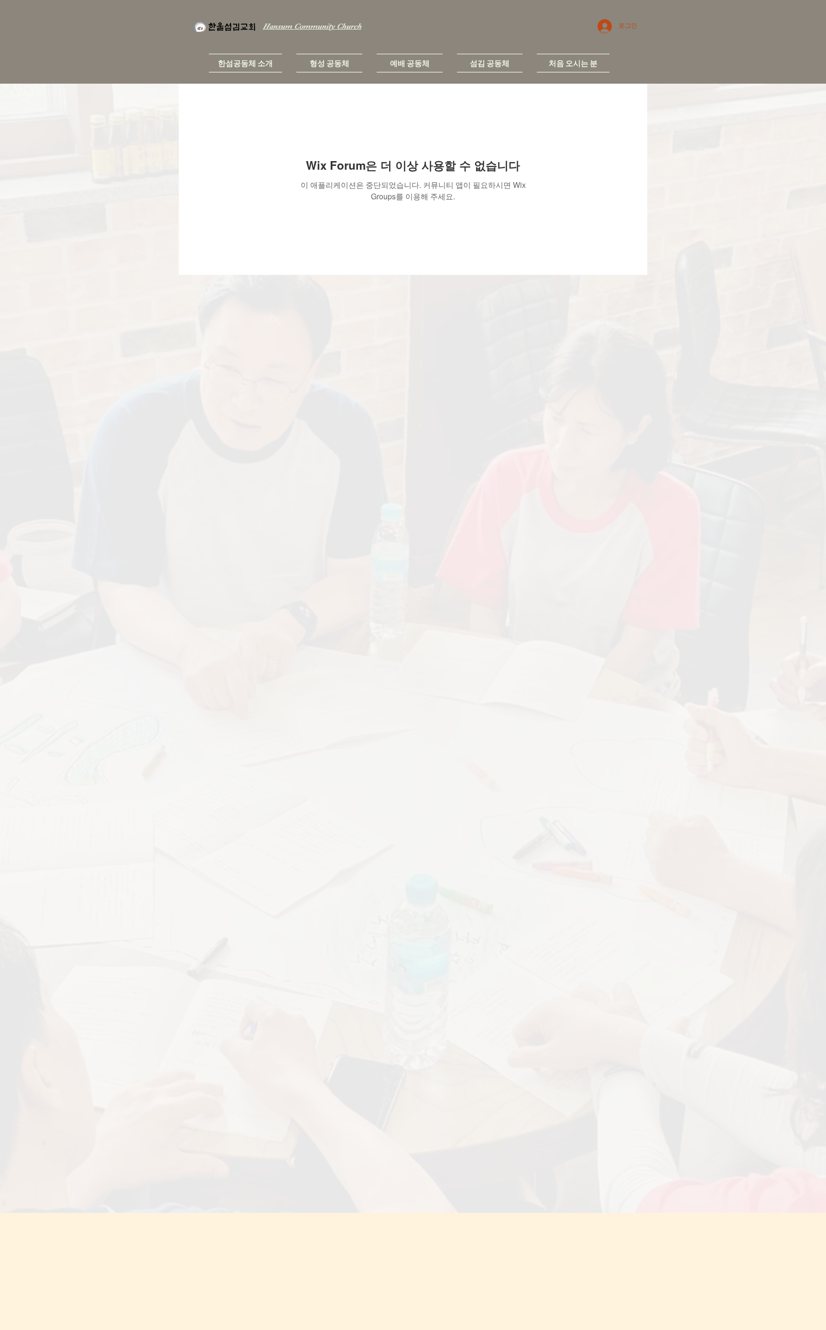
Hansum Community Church (312, 26)
